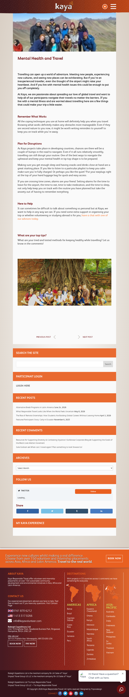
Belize (69, 609)
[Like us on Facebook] (60, 693)
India (108, 621)
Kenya (89, 620)
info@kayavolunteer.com (27, 621)
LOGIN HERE (23, 385)
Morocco (90, 624)
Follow (93, 491)
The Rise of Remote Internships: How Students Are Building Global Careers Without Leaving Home (58, 415)
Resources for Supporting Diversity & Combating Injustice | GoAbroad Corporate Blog (52, 440)
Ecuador (70, 631)
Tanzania (90, 645)
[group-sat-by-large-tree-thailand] (64, 303)
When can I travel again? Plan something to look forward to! (56, 447)
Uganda (90, 649)
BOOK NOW (114, 558)
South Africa (89, 639)
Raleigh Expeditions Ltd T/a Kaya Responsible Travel (29, 682)
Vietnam (110, 652)
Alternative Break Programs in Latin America (35, 407)
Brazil (69, 613)
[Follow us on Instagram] (76, 693)
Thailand (110, 648)
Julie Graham (21, 447)
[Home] (64, 6)
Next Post (88, 337)
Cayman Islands (70, 619)
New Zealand (109, 631)
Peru (69, 640)
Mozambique (92, 629)
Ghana (90, 615)
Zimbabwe (91, 659)
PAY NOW (30, 643)
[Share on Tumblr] (76, 511)
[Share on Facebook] (27, 511)
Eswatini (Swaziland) (92, 610)
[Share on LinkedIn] (101, 511)
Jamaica (70, 636)
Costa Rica (69, 625)
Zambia (90, 654)
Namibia (90, 634)
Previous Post (43, 337)
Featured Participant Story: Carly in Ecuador (35, 419)
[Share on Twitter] (52, 511)
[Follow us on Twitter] (65, 693)
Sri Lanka (108, 642)
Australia (110, 611)
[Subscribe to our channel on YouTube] (70, 693)
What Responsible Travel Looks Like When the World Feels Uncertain (45, 411)
